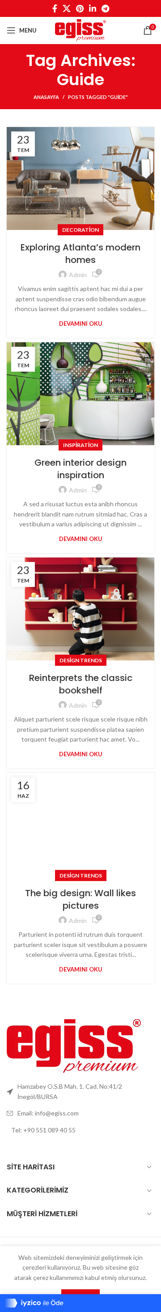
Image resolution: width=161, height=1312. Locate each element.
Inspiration (80, 445)
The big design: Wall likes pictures (80, 899)
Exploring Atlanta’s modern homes (80, 253)
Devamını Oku (80, 324)
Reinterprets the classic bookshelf (80, 684)
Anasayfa (46, 97)
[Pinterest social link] (79, 8)
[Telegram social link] (105, 8)
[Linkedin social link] (92, 8)
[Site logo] (80, 29)
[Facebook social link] (55, 8)
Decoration (80, 229)
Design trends (80, 660)
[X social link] (66, 8)
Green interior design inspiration (80, 468)
